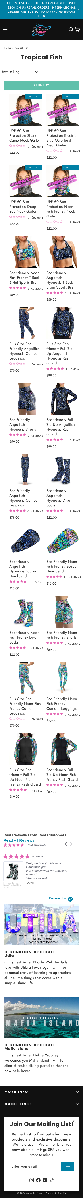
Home (7, 48)
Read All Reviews (18, 840)
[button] (66, 844)
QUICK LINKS (18, 1104)
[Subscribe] (67, 1166)
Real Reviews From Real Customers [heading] (34, 835)
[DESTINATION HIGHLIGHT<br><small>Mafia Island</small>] (41, 1017)
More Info (16, 1091)
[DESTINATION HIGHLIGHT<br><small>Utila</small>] (41, 924)
